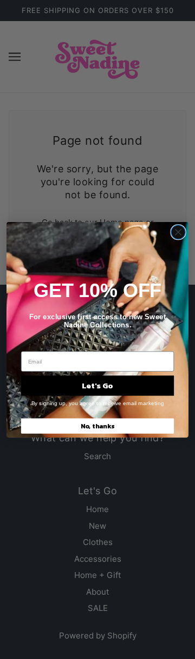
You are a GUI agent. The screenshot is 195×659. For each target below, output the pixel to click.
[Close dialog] (178, 232)
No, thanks (98, 426)
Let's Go (97, 385)
